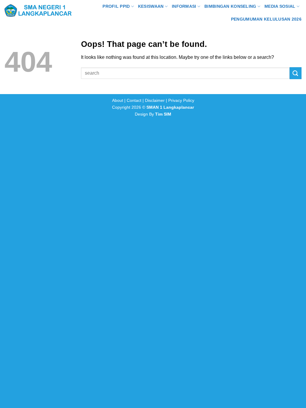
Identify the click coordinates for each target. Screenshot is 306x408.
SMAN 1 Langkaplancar (170, 107)
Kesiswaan (151, 6)
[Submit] (296, 73)
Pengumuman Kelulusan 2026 (266, 19)
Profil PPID (116, 6)
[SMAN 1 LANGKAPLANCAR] (37, 10)
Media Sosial (279, 6)
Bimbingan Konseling (230, 6)
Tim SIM (163, 114)
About (117, 100)
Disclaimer (155, 100)
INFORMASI (184, 6)
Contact (134, 100)
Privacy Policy (181, 100)
